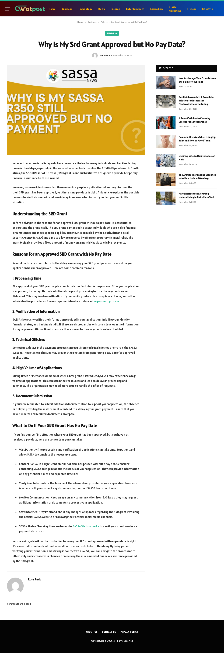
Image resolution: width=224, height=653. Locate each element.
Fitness (191, 8)
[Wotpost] (30, 9)
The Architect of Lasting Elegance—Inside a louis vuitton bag (197, 176)
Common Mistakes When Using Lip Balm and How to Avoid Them (197, 138)
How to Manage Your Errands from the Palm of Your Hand (197, 80)
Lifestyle (207, 8)
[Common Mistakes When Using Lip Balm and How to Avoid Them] (166, 141)
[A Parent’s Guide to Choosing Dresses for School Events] (166, 122)
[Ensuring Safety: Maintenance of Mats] (166, 160)
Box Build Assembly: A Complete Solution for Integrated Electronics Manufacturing (196, 101)
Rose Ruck (107, 55)
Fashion (115, 8)
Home (52, 8)
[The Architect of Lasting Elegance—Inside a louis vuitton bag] (166, 179)
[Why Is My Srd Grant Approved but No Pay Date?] (76, 110)
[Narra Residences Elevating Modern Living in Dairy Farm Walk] (166, 198)
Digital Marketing (175, 8)
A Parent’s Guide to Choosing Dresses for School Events (194, 120)
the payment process (105, 301)
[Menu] (7, 9)
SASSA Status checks (86, 526)
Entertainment (135, 8)
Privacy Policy (129, 631)
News (101, 8)
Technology (85, 8)
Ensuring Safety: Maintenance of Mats (197, 157)
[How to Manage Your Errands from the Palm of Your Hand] (166, 82)
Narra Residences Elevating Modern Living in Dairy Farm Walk (197, 195)
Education (156, 8)
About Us (91, 631)
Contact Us (109, 631)
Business (67, 8)
